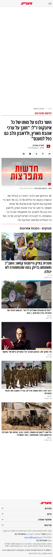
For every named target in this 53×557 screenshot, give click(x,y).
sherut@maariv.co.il (33, 537)
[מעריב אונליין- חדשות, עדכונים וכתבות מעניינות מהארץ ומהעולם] (27, 3)
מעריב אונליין (38, 145)
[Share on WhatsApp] (30, 154)
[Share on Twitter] (36, 154)
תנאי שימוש (47, 553)
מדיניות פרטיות (35, 553)
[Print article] (23, 154)
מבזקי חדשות (39, 108)
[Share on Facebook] (43, 154)
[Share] (49, 154)
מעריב (49, 108)
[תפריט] (51, 3)
